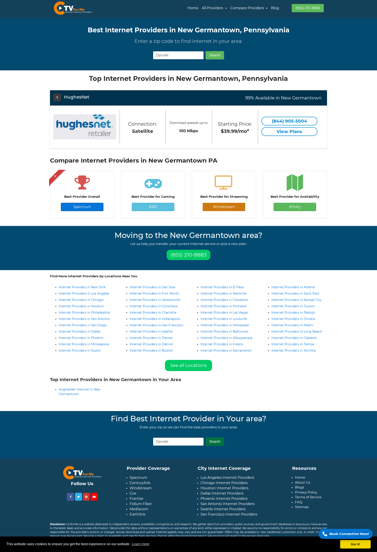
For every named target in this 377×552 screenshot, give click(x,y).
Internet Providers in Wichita (293, 350)
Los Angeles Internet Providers (227, 481)
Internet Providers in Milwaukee (224, 325)
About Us (302, 486)
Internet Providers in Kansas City (296, 300)
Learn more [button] (140, 544)
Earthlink (138, 518)
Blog (275, 8)
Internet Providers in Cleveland (224, 300)
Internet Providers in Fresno (221, 344)
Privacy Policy (306, 496)
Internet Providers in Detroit (151, 344)
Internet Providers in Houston (81, 306)
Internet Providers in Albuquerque (226, 338)
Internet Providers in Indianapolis (155, 319)
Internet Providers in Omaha (293, 319)
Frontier (137, 502)
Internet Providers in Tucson (293, 306)
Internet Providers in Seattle (151, 331)
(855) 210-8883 (307, 8)
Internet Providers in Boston (151, 350)
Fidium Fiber (141, 507)
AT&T (153, 207)
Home (192, 8)
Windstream (224, 207)
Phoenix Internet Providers (224, 502)
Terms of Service (308, 500)
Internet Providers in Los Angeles (84, 293)
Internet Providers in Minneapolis (84, 344)
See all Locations (188, 365)
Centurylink (140, 486)
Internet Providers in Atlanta (293, 287)
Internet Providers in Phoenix (81, 338)
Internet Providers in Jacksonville (155, 300)
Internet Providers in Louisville (223, 319)
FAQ (298, 505)
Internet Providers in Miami (292, 325)
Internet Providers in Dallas (79, 331)
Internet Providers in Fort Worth (154, 293)
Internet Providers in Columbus (154, 306)
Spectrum (82, 207)
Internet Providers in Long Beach (296, 331)
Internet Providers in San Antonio (84, 319)
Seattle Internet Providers (223, 512)
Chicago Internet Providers (224, 486)
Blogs (299, 491)
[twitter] (78, 500)
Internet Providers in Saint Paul (295, 293)
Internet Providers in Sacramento (226, 350)
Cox (133, 497)
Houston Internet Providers (224, 492)
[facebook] (70, 500)
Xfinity (295, 207)
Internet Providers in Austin (80, 350)
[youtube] (94, 500)
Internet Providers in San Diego (83, 325)
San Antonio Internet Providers (227, 507)
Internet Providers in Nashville (223, 293)
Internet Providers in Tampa (292, 344)
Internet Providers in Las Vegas (224, 312)
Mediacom (139, 512)
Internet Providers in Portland (223, 306)
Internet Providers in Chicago (81, 300)
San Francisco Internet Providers (228, 518)
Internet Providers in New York (82, 287)
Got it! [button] (355, 544)
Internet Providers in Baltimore (224, 331)
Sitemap (302, 510)
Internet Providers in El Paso (222, 287)
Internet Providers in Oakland (293, 338)
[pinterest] (86, 500)
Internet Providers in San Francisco (156, 325)
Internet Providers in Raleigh (293, 312)
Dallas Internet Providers (221, 497)
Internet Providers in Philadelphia (84, 312)
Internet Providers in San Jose (152, 287)
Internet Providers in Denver (151, 338)
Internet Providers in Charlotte (153, 312)
